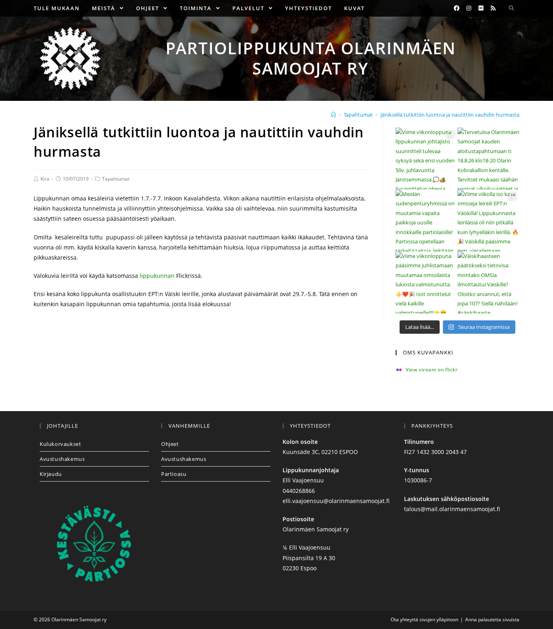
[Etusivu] (333, 114)
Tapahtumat (116, 178)
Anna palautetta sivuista (492, 619)
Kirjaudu (51, 474)
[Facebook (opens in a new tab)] (457, 8)
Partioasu (173, 474)
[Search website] (511, 8)
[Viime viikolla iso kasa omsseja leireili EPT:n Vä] (488, 221)
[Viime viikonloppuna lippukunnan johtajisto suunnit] (426, 159)
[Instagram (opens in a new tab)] (469, 8)
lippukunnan (158, 275)
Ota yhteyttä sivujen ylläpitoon (424, 619)
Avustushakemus (62, 459)
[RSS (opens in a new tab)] (493, 8)
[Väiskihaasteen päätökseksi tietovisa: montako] (488, 282)
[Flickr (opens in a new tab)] (481, 8)
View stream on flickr (432, 369)
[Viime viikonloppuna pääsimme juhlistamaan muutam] (426, 282)
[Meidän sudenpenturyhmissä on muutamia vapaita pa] (426, 221)
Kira (44, 178)
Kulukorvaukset (60, 444)
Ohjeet (170, 444)
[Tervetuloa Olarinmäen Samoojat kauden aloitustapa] (488, 159)
